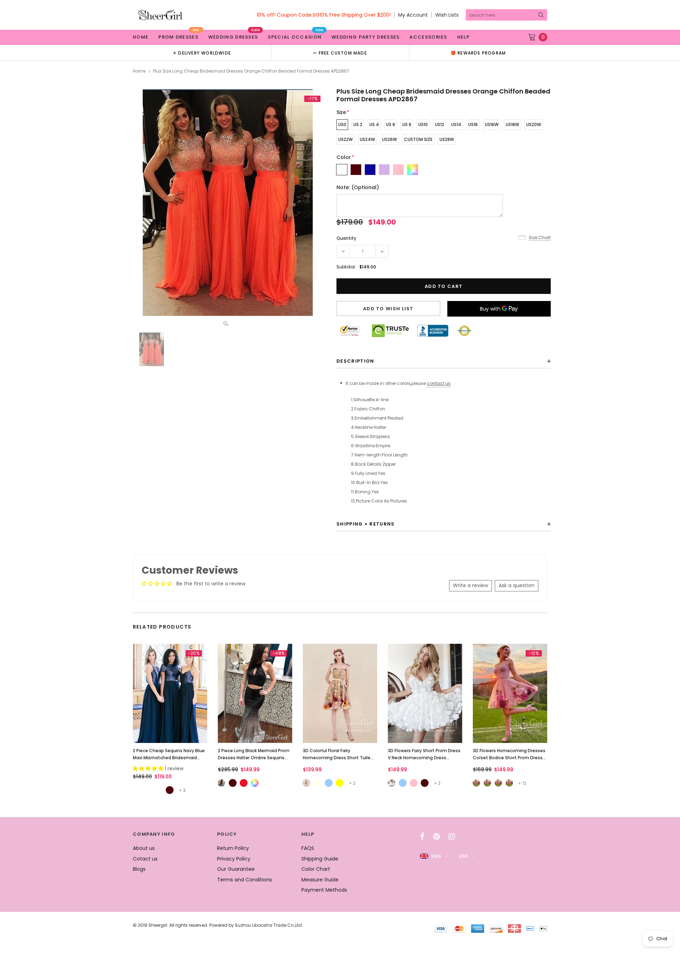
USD (463, 856)
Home (139, 71)
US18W (512, 124)
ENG (436, 856)
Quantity (346, 238)
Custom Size (418, 139)
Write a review (470, 585)
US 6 (390, 124)
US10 (423, 124)
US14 (456, 124)
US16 (473, 124)
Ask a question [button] (516, 585)
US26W (389, 139)
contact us (438, 383)
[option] (202, 52)
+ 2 (352, 783)
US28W (447, 139)
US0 (342, 124)
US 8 (406, 124)
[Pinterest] (436, 836)
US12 (439, 124)
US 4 (374, 124)
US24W (367, 139)
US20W (533, 124)
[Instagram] (451, 836)
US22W (345, 139)
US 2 (357, 124)
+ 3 (182, 790)
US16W (492, 124)
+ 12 (522, 783)
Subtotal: (346, 267)
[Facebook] (422, 836)
